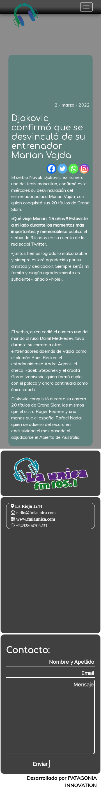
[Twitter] (62, 169)
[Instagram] (84, 169)
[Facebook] (51, 169)
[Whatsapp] (73, 169)
